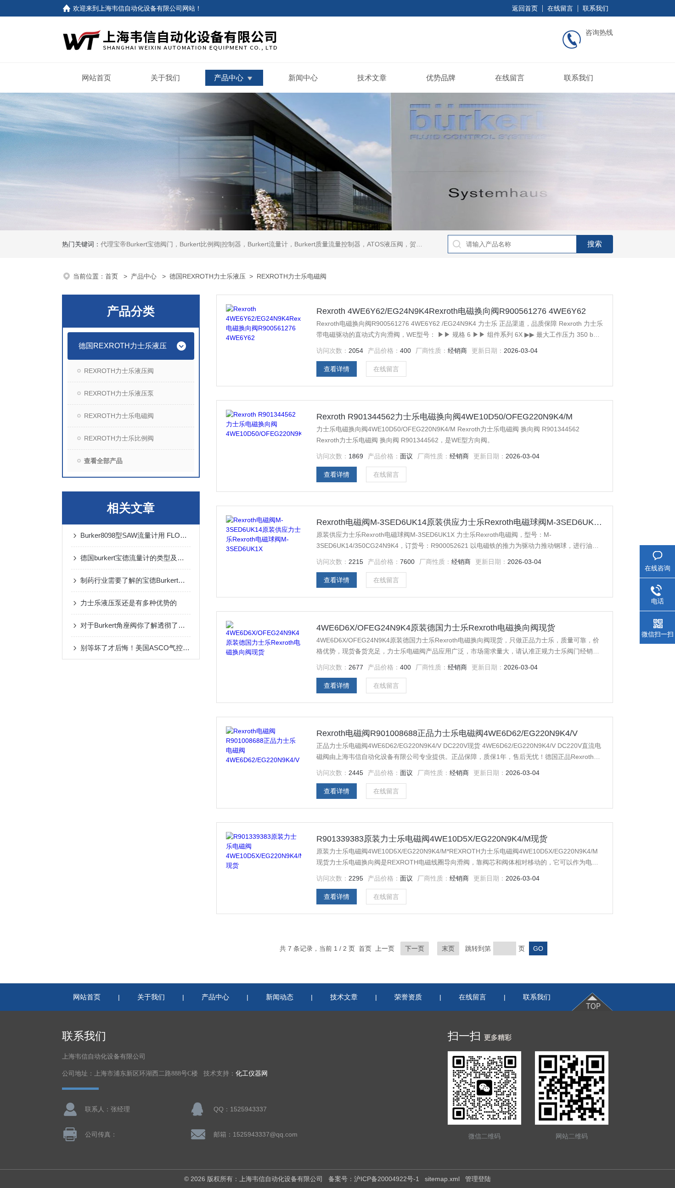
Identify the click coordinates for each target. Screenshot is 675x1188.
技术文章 (372, 78)
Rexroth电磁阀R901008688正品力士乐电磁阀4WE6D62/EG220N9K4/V (447, 733)
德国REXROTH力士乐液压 (207, 276)
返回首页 (525, 8)
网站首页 (96, 78)
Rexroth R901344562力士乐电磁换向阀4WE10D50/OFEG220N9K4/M (444, 416)
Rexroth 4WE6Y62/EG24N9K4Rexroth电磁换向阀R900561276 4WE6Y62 (451, 311)
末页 (448, 948)
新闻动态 (279, 997)
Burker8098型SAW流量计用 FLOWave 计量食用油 (135, 535)
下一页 (414, 948)
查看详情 (336, 369)
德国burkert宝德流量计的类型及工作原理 (135, 558)
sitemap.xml (442, 1178)
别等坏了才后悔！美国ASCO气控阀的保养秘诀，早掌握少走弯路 (135, 648)
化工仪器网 (252, 1073)
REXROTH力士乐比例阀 (119, 438)
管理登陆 (478, 1178)
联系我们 (595, 8)
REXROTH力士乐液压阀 (119, 370)
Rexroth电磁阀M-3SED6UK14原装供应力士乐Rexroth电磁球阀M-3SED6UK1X (459, 522)
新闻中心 (303, 78)
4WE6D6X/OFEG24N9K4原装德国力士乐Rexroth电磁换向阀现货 (435, 627)
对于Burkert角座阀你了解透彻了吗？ (135, 625)
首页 (112, 276)
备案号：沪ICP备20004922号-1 (373, 1178)
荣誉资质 (408, 997)
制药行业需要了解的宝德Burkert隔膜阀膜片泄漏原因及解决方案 (135, 580)
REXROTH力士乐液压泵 (119, 393)
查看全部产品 (103, 460)
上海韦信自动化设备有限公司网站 (147, 8)
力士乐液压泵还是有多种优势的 (128, 603)
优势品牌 (441, 78)
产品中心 (228, 78)
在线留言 (560, 8)
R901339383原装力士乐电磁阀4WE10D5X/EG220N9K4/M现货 (431, 838)
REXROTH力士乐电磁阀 (291, 276)
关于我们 (165, 78)
